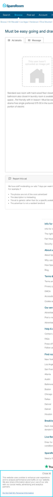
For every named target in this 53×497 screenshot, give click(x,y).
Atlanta (48, 374)
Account (43, 14)
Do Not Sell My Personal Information (18, 493)
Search (6, 14)
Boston (48, 389)
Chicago (48, 394)
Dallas (47, 399)
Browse (18, 14)
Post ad (30, 14)
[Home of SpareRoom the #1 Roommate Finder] (13, 5)
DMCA (47, 291)
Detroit (48, 409)
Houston (48, 414)
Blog (47, 270)
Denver (48, 404)
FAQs (47, 339)
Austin (47, 379)
